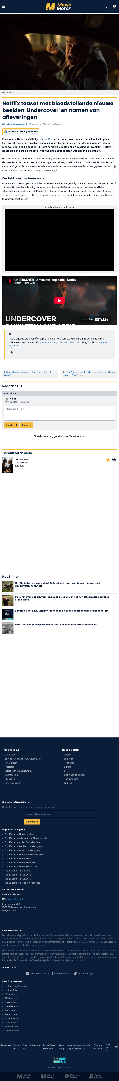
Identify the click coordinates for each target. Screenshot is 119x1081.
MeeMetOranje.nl (13, 1030)
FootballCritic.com (13, 990)
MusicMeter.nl (11, 1006)
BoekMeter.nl (11, 1010)
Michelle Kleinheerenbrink (14, 124)
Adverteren (35, 1045)
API (116, 1047)
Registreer (6, 1045)
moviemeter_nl (85, 973)
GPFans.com (11, 998)
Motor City (10, 754)
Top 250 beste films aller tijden (19, 834)
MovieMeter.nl (11, 1002)
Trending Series (70, 749)
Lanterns (68, 759)
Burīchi (67, 767)
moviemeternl (63, 973)
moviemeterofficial (39, 973)
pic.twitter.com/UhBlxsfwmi (55, 342)
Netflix (49, 139)
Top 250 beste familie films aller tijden (23, 846)
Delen (59, 124)
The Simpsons (71, 779)
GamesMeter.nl (12, 1014)
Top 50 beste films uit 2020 (18, 870)
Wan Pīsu (68, 783)
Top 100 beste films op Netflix (19, 858)
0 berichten (10, 393)
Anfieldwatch (11, 1026)
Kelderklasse (11, 1022)
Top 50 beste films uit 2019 (18, 879)
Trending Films (10, 749)
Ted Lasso (69, 763)
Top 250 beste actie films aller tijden (22, 850)
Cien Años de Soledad (75, 775)
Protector (9, 767)
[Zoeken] (105, 6)
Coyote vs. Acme (13, 783)
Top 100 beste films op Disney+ (20, 862)
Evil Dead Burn (12, 775)
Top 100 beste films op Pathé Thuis (22, 866)
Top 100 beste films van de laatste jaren (24, 854)
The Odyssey (11, 763)
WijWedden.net (12, 1018)
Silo (66, 771)
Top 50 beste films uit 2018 (18, 874)
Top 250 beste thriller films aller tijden (23, 842)
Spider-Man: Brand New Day (18, 771)
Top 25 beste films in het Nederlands (22, 883)
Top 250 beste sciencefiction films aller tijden (26, 838)
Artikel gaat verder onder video (59, 207)
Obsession (10, 779)
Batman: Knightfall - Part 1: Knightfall (23, 759)
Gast (13, 398)
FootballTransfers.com (16, 986)
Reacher (68, 754)
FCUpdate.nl (10, 994)
